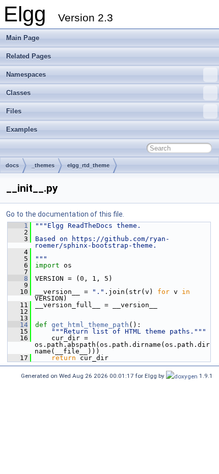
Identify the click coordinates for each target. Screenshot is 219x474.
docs (12, 165)
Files (13, 111)
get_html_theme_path (90, 325)
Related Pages (28, 56)
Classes (18, 93)
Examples (21, 129)
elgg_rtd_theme (88, 165)
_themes (43, 165)
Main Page (22, 38)
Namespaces (26, 74)
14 (18, 325)
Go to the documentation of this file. (65, 214)
